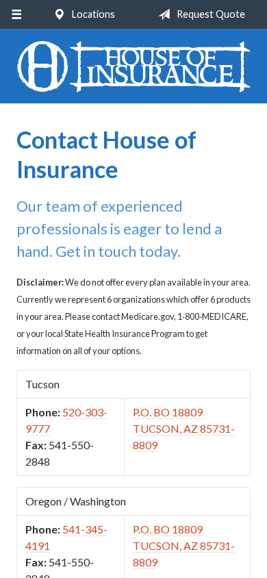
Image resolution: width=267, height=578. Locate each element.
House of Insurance (133, 66)
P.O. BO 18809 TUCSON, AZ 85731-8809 (184, 428)
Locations (92, 14)
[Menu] (16, 14)
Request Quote (210, 14)
